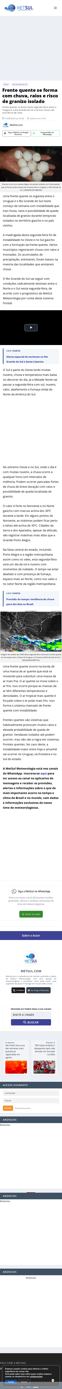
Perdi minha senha (23, 1108)
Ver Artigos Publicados (40, 990)
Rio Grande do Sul (20, 84)
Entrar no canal (32, 914)
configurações (36, 1376)
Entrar (8, 1108)
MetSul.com (16, 125)
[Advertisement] (31, 48)
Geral (6, 84)
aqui (44, 773)
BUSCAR (33, 1022)
